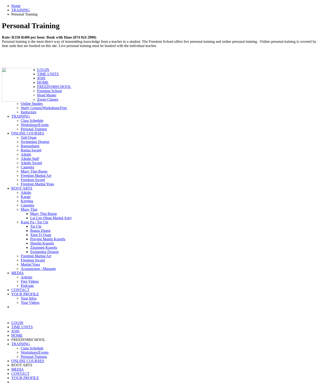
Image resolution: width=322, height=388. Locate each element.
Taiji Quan (29, 137)
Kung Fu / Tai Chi (34, 222)
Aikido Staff (30, 159)
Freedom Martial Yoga (37, 184)
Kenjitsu (27, 201)
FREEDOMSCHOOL (54, 87)
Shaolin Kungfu (42, 243)
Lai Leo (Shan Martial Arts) (50, 218)
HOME (43, 82)
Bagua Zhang (40, 231)
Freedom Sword (33, 180)
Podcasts (27, 286)
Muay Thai (29, 209)
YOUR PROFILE (25, 294)
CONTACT (20, 290)
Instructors (28, 112)
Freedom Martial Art (36, 176)
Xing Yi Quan (40, 235)
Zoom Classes (47, 99)
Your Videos (30, 303)
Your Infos (29, 298)
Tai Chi (35, 226)
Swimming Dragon (35, 142)
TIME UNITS (48, 74)
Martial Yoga (30, 264)
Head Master (46, 95)
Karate (26, 197)
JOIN (41, 78)
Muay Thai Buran (34, 171)
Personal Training (34, 129)
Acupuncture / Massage (38, 269)
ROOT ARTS (21, 188)
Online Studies (32, 104)
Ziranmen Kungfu (43, 247)
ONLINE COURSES (27, 133)
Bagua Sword (31, 150)
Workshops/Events (35, 125)
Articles (26, 277)
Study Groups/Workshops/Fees (44, 108)
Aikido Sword (31, 163)
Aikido (26, 154)
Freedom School (49, 91)
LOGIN (43, 70)
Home (16, 6)
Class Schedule (32, 121)
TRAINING (20, 10)
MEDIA (17, 273)
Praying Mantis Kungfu (47, 239)
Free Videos (30, 281)
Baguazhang (30, 146)
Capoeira (27, 167)
